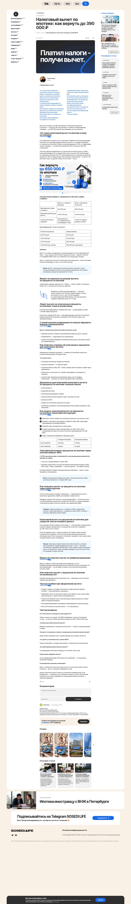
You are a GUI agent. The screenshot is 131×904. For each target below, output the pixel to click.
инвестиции (15, 28)
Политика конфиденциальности (74, 830)
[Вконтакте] (16, 835)
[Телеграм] (12, 835)
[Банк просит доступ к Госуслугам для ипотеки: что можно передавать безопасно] (65, 768)
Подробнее (56, 901)
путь (57, 3)
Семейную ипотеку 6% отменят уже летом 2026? (109, 76)
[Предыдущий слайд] (43, 176)
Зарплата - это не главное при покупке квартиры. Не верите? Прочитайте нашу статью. (82, 781)
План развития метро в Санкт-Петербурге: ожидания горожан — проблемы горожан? (109, 65)
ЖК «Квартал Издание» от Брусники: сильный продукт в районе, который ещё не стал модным (109, 28)
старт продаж (16, 58)
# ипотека (62, 765)
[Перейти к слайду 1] (62, 192)
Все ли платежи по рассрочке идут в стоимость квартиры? (47, 775)
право (13, 48)
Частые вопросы (72, 114)
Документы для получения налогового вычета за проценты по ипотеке (50, 114)
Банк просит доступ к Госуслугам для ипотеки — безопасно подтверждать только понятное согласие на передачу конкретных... (65, 781)
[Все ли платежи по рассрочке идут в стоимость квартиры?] (48, 768)
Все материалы (16, 18)
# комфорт (106, 60)
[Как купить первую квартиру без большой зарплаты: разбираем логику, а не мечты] (83, 768)
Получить (83, 721)
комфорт (14, 38)
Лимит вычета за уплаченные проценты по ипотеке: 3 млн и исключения (49, 99)
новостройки (15, 42)
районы (13, 52)
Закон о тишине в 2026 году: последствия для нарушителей (109, 86)
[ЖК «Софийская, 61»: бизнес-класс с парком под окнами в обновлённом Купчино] (110, 38)
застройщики (16, 25)
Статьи (43, 32)
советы (13, 55)
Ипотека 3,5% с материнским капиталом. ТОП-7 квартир (108, 98)
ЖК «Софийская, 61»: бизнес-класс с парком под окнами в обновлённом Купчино (110, 46)
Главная (38, 32)
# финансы (40, 13)
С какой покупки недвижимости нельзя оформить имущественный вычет (51, 105)
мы (68, 3)
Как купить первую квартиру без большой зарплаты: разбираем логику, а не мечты (82, 775)
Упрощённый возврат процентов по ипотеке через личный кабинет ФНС (78, 92)
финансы (14, 62)
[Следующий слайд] (88, 176)
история (14, 35)
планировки (15, 45)
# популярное (107, 104)
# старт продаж (107, 17)
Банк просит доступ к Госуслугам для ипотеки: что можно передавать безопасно (65, 775)
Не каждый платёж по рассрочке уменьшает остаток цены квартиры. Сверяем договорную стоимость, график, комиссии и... (46, 782)
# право (105, 82)
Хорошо (100, 900)
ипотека (14, 32)
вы (77, 3)
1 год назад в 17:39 (56, 705)
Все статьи (114, 112)
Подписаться (102, 818)
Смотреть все (114, 52)
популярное (15, 22)
